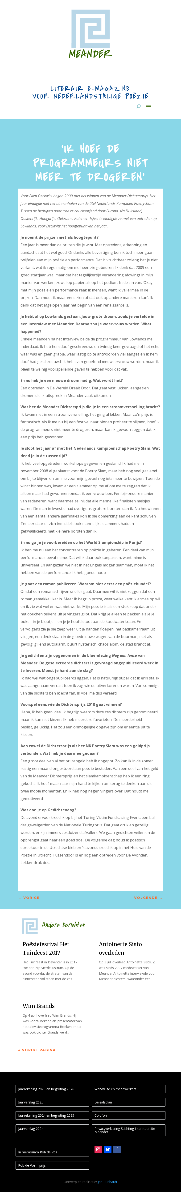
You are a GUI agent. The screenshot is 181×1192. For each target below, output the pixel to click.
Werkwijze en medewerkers (115, 1089)
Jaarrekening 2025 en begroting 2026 (46, 1089)
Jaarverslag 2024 (30, 1128)
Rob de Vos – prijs (32, 1165)
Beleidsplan (103, 1102)
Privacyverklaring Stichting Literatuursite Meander (125, 1130)
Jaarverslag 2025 (30, 1102)
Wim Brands (39, 1006)
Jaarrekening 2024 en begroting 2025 (46, 1115)
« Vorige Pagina (37, 1050)
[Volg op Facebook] (117, 1149)
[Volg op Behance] (107, 1149)
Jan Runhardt (107, 1182)
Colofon (101, 1115)
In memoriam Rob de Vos (37, 1152)
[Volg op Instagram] (98, 1149)
